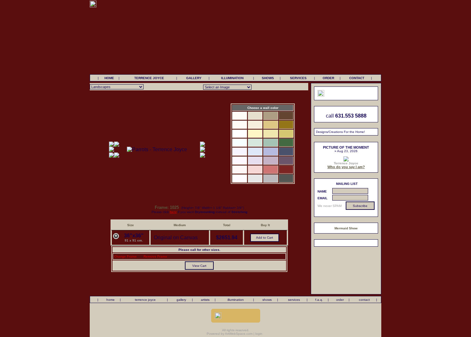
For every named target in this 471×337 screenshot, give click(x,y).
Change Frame (125, 256)
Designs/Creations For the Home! (340, 132)
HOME (109, 78)
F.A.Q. (319, 299)
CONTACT (356, 78)
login (258, 333)
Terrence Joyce (346, 163)
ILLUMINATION (232, 78)
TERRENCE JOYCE (149, 78)
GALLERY (194, 78)
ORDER (328, 78)
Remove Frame (155, 256)
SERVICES (298, 78)
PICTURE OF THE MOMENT (346, 147)
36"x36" (134, 237)
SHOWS (268, 78)
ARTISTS (205, 299)
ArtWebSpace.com (238, 333)
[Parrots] (157, 149)
